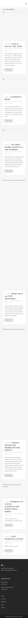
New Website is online (14, 537)
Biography (3, 601)
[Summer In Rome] (14, 86)
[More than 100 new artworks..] (14, 235)
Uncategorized (17, 48)
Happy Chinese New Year (7, 587)
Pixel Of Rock (4, 582)
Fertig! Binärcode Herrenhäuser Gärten (12, 446)
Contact (3, 607)
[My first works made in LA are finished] (14, 135)
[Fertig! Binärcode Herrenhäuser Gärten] (14, 384)
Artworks (3, 599)
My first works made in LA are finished (14, 147)
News (2, 604)
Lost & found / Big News (13, 45)
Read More (9, 69)
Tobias (6, 50)
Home (2, 596)
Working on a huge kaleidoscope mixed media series (14, 506)
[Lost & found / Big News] (14, 26)
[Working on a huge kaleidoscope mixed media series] (14, 491)
